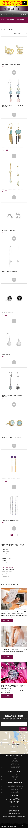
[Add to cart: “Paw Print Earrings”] (14, 321)
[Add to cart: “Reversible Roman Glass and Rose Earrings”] (14, 404)
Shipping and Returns (15, 774)
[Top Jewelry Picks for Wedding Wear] (14, 636)
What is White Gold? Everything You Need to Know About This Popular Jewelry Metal (13, 687)
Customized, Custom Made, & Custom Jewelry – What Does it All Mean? (13, 612)
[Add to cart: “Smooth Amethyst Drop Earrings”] (14, 487)
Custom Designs (15, 791)
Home (2, 19)
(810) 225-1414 (14, 806)
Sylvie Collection (5, 573)
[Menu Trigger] (24, 3)
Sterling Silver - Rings (7, 571)
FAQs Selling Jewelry (15, 769)
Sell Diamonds (15, 761)
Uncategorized (5, 576)
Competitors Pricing (15, 766)
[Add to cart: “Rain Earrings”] (14, 362)
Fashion (4, 556)
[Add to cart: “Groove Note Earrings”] (14, 238)
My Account (4, 14)
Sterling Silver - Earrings (7, 567)
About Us (15, 777)
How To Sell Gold (15, 764)
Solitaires (4, 560)
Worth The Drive (15, 767)
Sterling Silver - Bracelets (8, 565)
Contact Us (15, 776)
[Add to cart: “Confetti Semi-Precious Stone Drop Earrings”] (14, 115)
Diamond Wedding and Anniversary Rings (15, 788)
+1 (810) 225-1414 (22, 14)
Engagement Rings (14, 785)
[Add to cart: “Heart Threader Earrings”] (14, 280)
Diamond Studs (5, 553)
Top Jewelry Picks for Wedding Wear (14, 649)
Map (15, 779)
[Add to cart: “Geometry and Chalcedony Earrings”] (14, 197)
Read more (6, 620)
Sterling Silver (10, 19)
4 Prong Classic (5, 551)
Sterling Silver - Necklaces (8, 569)
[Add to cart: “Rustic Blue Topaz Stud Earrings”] (14, 446)
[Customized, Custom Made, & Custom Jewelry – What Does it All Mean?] (14, 599)
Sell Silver (15, 760)
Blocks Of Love (15, 789)
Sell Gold (15, 758)
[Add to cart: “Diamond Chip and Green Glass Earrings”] (14, 156)
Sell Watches (15, 763)
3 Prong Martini (5, 549)
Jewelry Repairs (15, 792)
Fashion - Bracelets (6, 558)
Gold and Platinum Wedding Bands (15, 786)
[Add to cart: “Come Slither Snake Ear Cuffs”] (14, 72)
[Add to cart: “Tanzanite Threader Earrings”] (14, 528)
